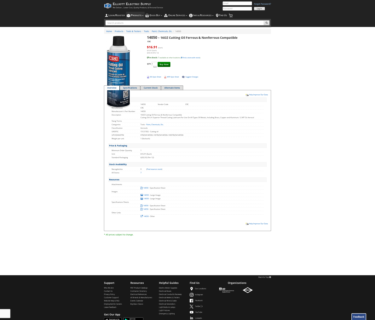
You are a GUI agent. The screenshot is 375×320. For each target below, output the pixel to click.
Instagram (199, 295)
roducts (136, 15)
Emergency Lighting (167, 314)
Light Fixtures (164, 311)
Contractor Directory (138, 291)
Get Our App (112, 314)
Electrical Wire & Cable (168, 301)
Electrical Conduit (170, 294)
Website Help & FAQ (111, 301)
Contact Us (108, 291)
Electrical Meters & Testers (169, 298)
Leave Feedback (110, 307)
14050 (146, 188)
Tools (146, 31)
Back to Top (263, 277)
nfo (202, 15)
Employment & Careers (113, 304)
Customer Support (111, 298)
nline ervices (177, 15)
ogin (116, 15)
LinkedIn (198, 318)
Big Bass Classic (136, 304)
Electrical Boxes (165, 291)
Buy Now (164, 64)
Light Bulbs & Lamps (167, 307)
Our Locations (200, 289)
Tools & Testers (133, 31)
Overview (111, 87)
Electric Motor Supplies (168, 288)
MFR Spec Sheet (173, 77)
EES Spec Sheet (155, 77)
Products (119, 31)
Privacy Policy (109, 294)
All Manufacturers (141, 298)
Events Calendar (136, 301)
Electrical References (138, 294)
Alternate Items (172, 87)
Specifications (130, 87)
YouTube (198, 312)
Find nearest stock (154, 169)
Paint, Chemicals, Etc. (162, 31)
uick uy (155, 15)
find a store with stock (191, 58)
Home (109, 31)
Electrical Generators (167, 304)
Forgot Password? (262, 3)
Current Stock (151, 87)
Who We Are (109, 288)
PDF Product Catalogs (139, 288)
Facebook (199, 301)
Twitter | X (199, 306)
